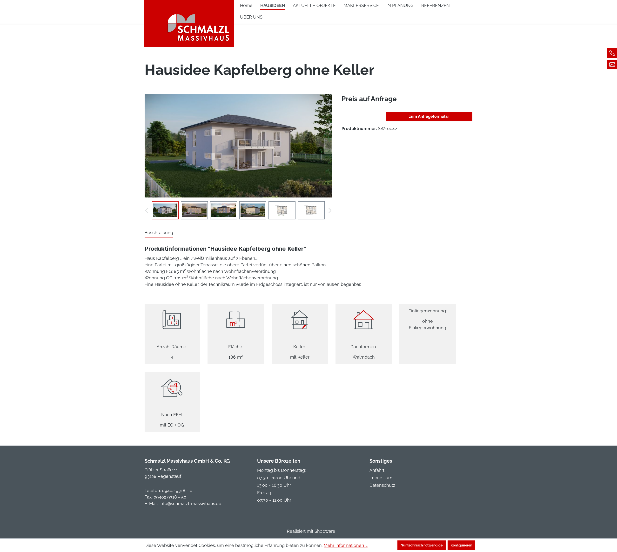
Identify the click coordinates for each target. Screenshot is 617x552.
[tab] (159, 232)
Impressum (380, 477)
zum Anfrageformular (429, 116)
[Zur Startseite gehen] (189, 20)
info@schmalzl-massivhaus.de (190, 503)
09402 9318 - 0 (177, 490)
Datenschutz (382, 485)
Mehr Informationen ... (346, 545)
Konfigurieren (461, 545)
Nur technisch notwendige (422, 545)
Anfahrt (376, 470)
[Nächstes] (328, 146)
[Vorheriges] (148, 146)
